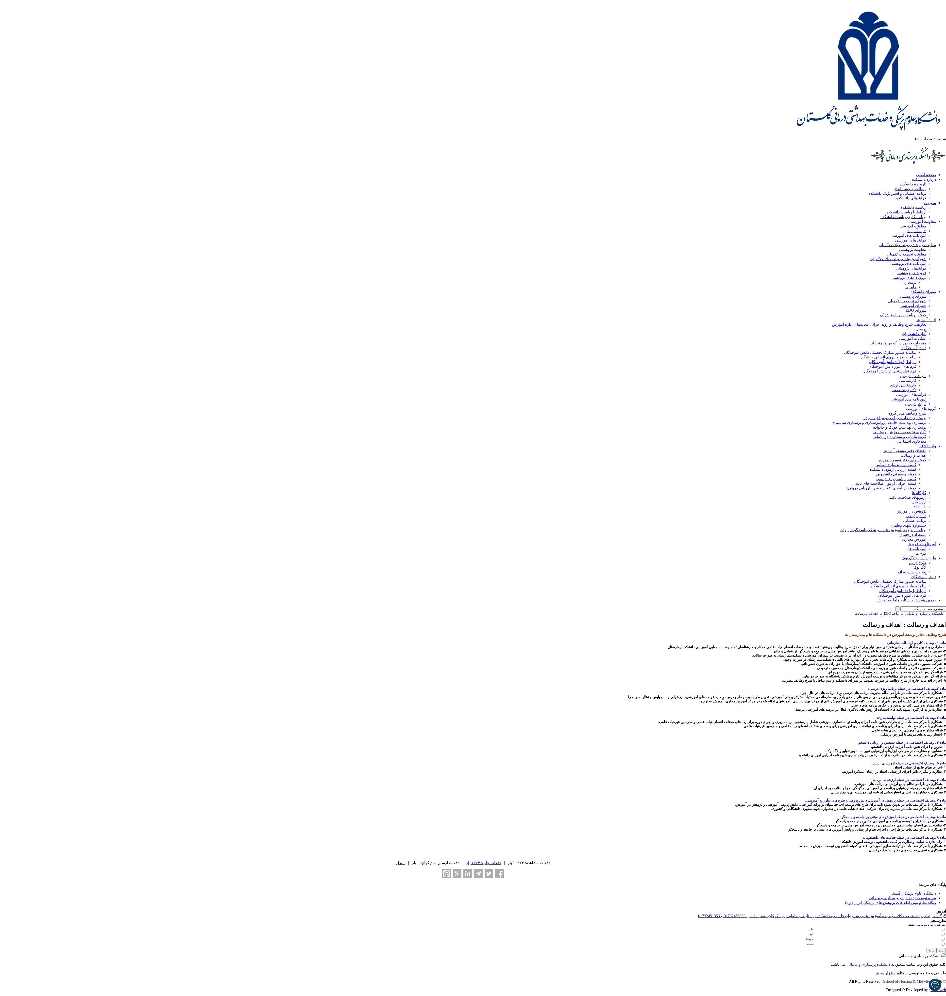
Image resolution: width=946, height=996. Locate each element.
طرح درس (917, 563)
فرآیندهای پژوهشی (911, 268)
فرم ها (920, 553)
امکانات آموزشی (912, 338)
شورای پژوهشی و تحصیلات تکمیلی (898, 259)
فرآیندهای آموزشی (911, 394)
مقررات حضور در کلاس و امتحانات (897, 343)
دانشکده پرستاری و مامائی (868, 964)
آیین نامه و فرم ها (922, 544)
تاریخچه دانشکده (913, 184)
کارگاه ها (919, 493)
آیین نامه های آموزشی (908, 235)
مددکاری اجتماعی (911, 441)
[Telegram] (478, 873)
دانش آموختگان (913, 348)
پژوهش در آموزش (911, 511)
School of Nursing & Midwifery (908, 981)
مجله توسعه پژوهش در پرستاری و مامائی (902, 898)
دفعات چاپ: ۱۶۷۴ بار (483, 863)
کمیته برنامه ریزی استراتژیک (903, 315)
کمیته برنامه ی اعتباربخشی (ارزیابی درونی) (881, 488)
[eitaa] (446, 873)
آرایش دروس (915, 404)
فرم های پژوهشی (911, 273)
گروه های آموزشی (921, 408)
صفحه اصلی (926, 175)
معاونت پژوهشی (912, 249)
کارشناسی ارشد (903, 385)
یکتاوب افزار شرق (891, 973)
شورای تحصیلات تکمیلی (907, 301)
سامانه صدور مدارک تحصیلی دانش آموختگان (880, 352)
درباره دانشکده (924, 179)
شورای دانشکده (923, 291)
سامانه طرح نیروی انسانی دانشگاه (888, 357)
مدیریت (930, 203)
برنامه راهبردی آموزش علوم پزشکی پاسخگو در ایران (883, 530)
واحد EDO (927, 446)
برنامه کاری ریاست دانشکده (903, 217)
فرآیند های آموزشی (910, 240)
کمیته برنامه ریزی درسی (896, 479)
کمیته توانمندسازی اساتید (896, 465)
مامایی (910, 287)
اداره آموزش (916, 231)
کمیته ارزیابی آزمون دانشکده (893, 469)
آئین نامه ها (917, 548)
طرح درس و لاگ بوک (919, 558)
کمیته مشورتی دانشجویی (896, 474)
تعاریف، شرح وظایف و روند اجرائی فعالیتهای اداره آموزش (879, 324)
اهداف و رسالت (913, 455)
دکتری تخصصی (904, 390)
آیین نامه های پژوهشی (908, 263)
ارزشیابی (919, 502)
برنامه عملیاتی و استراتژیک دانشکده (897, 193)
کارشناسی (907, 380)
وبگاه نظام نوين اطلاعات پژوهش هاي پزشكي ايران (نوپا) (890, 902)
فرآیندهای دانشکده (911, 198)
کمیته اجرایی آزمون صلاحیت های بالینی (884, 483)
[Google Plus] (457, 873)
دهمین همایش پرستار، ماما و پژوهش (906, 600)
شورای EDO (916, 310)
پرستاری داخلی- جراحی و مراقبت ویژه (894, 418)
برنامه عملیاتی (914, 520)
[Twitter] (489, 873)
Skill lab (919, 506)
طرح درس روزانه (912, 572)
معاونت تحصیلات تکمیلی (906, 254)
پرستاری (909, 282)
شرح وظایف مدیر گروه (907, 413)
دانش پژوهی (916, 516)
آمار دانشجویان (914, 334)
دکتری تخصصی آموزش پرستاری (899, 432)
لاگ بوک (919, 567)
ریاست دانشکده (913, 207)
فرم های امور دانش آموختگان (892, 366)
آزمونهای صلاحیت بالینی (906, 497)
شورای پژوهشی (913, 296)
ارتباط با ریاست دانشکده (906, 212)
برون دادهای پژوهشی (909, 277)
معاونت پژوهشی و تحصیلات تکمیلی (907, 245)
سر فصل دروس (913, 376)
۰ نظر (400, 863)
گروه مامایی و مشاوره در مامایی (899, 436)
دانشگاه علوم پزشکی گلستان (912, 893)
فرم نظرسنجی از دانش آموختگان (889, 371)
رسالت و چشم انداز (910, 189)
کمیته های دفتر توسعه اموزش (902, 460)
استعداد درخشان (912, 534)
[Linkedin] (467, 873)
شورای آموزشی (913, 306)
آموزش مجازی (914, 539)
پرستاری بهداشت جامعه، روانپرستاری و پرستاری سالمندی (879, 422)
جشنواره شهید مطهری (908, 525)
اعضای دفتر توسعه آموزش (904, 451)
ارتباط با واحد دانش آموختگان (892, 362)
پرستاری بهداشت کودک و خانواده (899, 427)
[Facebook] (499, 873)
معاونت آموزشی (922, 221)
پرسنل (921, 329)
